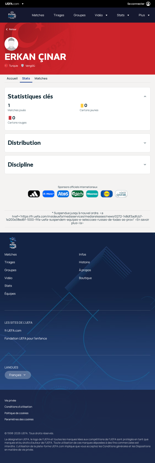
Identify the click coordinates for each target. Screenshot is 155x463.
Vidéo (8, 278)
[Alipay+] (48, 194)
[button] (101, 15)
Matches (41, 78)
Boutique (85, 278)
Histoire (84, 262)
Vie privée (10, 400)
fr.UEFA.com (13, 330)
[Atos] (63, 194)
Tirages (10, 262)
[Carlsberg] (77, 194)
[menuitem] (38, 15)
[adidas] (34, 194)
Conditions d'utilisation (18, 406)
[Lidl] (107, 194)
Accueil (12, 78)
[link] (37, 15)
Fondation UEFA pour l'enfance (26, 338)
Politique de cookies (16, 413)
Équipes (10, 293)
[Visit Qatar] (121, 194)
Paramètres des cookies (19, 419)
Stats (26, 78)
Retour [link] (12, 29)
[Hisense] (92, 194)
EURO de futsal (12, 15)
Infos (82, 254)
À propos (85, 270)
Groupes (10, 270)
